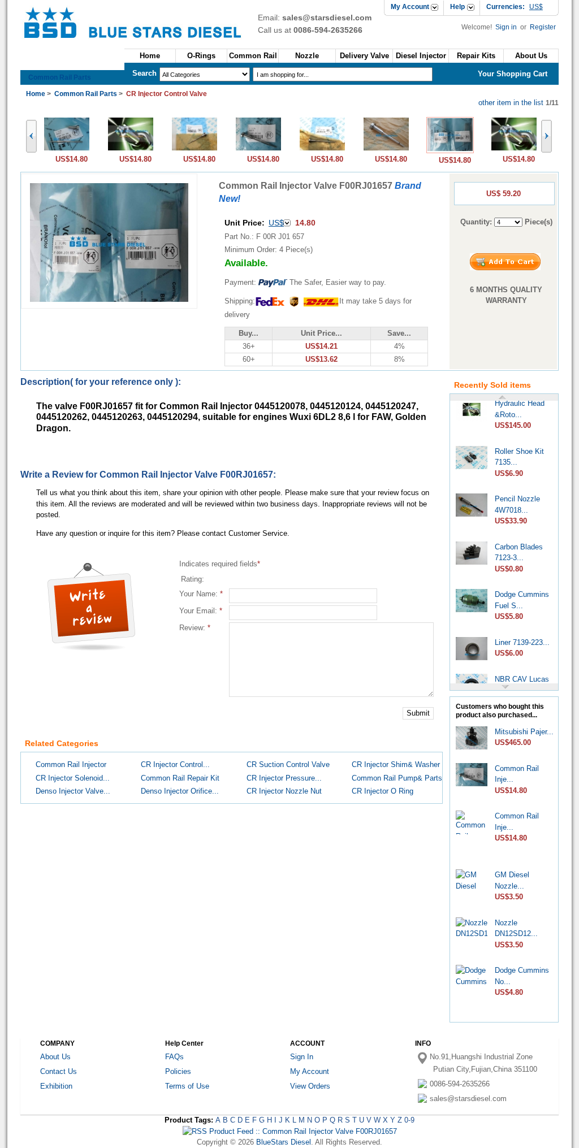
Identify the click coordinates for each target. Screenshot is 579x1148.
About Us (55, 1056)
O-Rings (201, 55)
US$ (276, 222)
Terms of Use (187, 1086)
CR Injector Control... (175, 764)
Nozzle (307, 55)
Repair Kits (476, 55)
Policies (178, 1071)
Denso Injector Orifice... (180, 791)
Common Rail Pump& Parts (397, 778)
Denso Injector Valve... (73, 791)
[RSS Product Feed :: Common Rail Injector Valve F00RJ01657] (290, 1131)
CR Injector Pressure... (284, 778)
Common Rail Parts (59, 77)
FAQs (174, 1056)
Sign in (506, 27)
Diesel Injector (421, 55)
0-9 (409, 1120)
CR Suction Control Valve (288, 764)
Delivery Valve (364, 55)
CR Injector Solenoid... (73, 778)
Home (150, 55)
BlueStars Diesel (283, 1142)
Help (457, 7)
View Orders (310, 1086)
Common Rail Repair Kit (180, 778)
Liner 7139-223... (522, 637)
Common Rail (253, 55)
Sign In (301, 1056)
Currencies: (514, 7)
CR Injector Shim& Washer (396, 764)
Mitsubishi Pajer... (524, 731)
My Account (410, 7)
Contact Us (58, 1071)
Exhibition (56, 1086)
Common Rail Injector (71, 764)
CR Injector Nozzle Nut (284, 791)
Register (543, 27)
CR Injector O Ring (382, 791)
